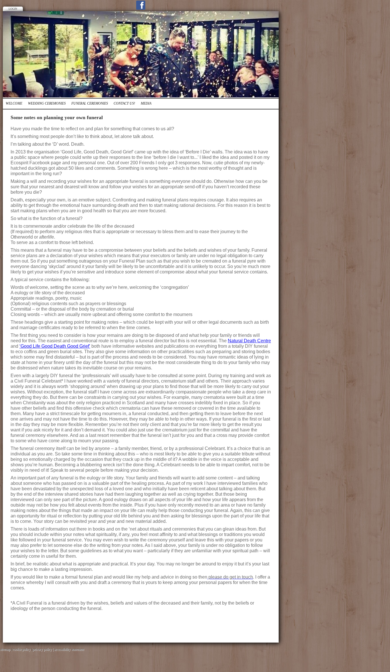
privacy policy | (43, 649)
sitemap (5, 649)
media (146, 103)
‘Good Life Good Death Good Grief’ (54, 346)
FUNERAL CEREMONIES (89, 103)
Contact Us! (124, 103)
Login (13, 8)
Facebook (140, 5)
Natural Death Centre (249, 340)
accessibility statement (69, 649)
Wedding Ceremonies (47, 103)
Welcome (14, 103)
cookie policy (22, 649)
